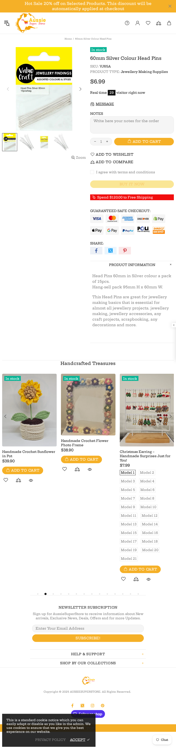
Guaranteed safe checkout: (120, 211)
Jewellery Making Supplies (144, 72)
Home (68, 38)
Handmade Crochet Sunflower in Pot (28, 454)
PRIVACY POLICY (50, 740)
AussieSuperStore (30, 23)
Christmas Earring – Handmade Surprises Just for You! (145, 456)
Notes (96, 114)
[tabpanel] (29, 433)
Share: (97, 243)
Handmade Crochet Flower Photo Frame (84, 443)
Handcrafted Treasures (88, 363)
